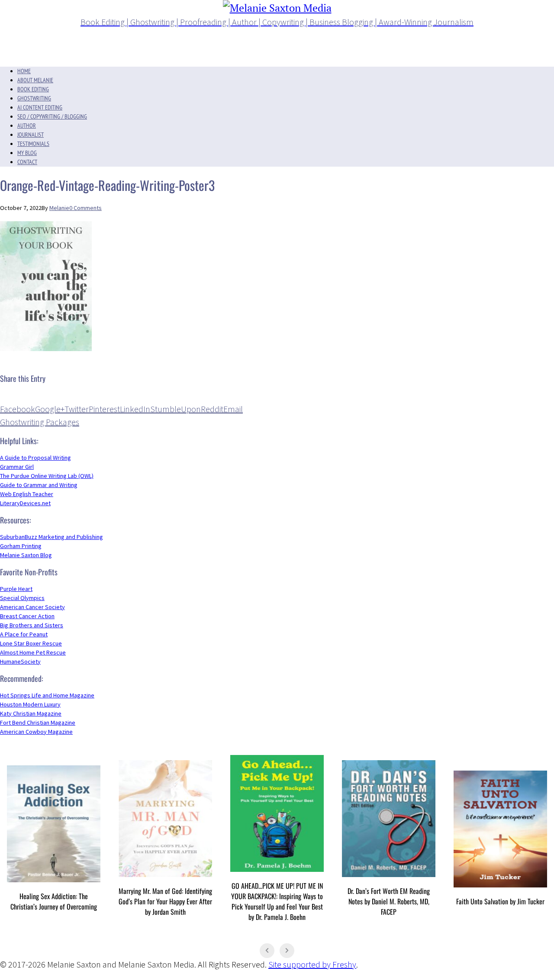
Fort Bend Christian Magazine (37, 722)
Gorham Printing (21, 546)
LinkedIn (135, 408)
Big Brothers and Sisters (31, 625)
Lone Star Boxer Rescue (31, 643)
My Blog (27, 153)
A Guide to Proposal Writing (35, 457)
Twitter (76, 408)
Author (26, 125)
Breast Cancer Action (27, 616)
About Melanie (35, 80)
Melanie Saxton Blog (26, 555)
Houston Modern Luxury (30, 704)
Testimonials (33, 144)
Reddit (212, 408)
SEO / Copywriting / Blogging (52, 116)
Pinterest (104, 408)
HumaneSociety (20, 661)
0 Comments (85, 208)
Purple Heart (16, 589)
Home (24, 71)
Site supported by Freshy (312, 964)
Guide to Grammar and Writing (38, 485)
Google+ (49, 408)
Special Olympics (22, 598)
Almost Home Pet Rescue (33, 652)
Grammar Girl (17, 467)
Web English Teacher (26, 494)
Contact (27, 162)
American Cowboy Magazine (36, 732)
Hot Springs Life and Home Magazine (47, 695)
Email (233, 408)
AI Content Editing (39, 107)
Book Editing (33, 89)
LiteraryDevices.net (25, 503)
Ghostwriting (34, 98)
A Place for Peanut (24, 634)
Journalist (30, 135)
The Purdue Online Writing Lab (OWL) (46, 476)
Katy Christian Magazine (30, 713)
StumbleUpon (175, 408)
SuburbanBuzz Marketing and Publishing (51, 537)
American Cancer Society (32, 607)
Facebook (17, 408)
